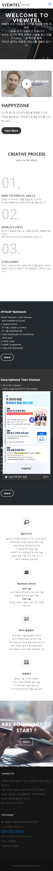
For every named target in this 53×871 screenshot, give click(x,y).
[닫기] (45, 477)
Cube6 (21, 865)
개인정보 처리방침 (9, 846)
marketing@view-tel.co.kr (19, 798)
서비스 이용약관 (8, 841)
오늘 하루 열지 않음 (17, 477)
